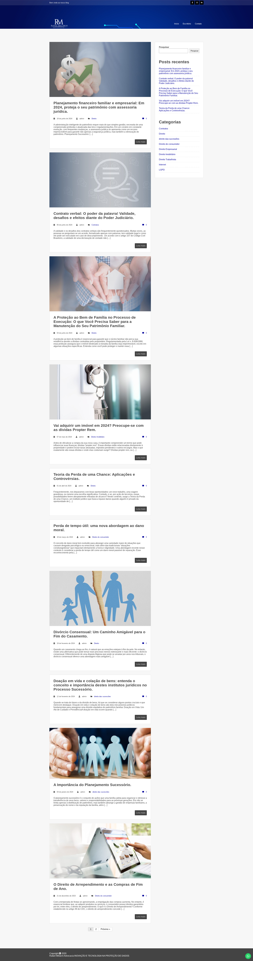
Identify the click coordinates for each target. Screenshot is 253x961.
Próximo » (105, 929)
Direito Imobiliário (97, 437)
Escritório (187, 24)
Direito (94, 119)
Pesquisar (164, 47)
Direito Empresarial (168, 149)
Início (176, 24)
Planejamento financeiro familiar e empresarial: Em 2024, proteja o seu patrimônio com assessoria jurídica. (176, 71)
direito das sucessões (102, 696)
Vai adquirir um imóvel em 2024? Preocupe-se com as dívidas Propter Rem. (178, 102)
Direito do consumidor (100, 537)
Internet (162, 164)
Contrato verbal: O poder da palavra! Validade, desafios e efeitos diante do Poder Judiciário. (176, 80)
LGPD (162, 170)
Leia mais (140, 142)
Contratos (95, 225)
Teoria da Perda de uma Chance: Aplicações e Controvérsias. (174, 109)
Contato (198, 24)
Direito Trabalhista (167, 159)
